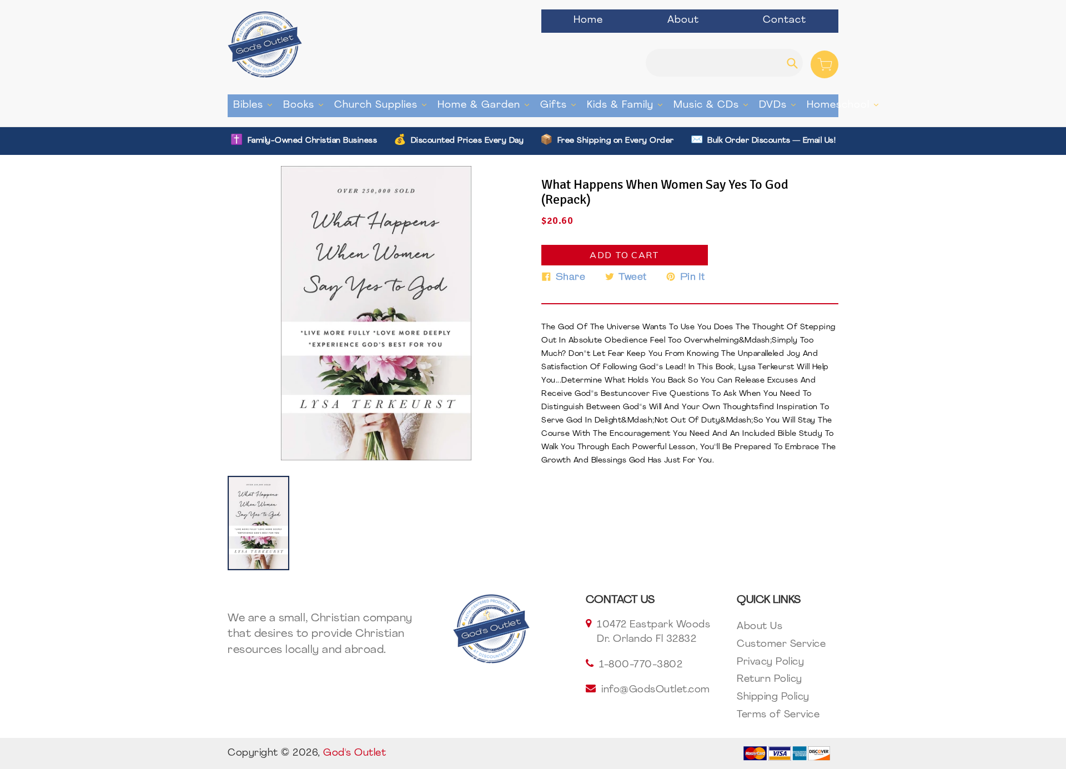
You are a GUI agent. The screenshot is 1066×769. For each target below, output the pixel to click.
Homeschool (845, 105)
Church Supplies (383, 105)
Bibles (255, 105)
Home (588, 21)
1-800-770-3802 (640, 665)
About (683, 21)
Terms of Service (778, 715)
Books (306, 105)
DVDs (780, 105)
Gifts (560, 105)
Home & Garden (486, 105)
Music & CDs (713, 105)
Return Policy (769, 680)
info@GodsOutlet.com (655, 690)
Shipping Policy (773, 697)
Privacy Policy (770, 662)
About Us (759, 627)
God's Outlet (354, 753)
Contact (784, 21)
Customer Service (781, 645)
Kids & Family (627, 105)
